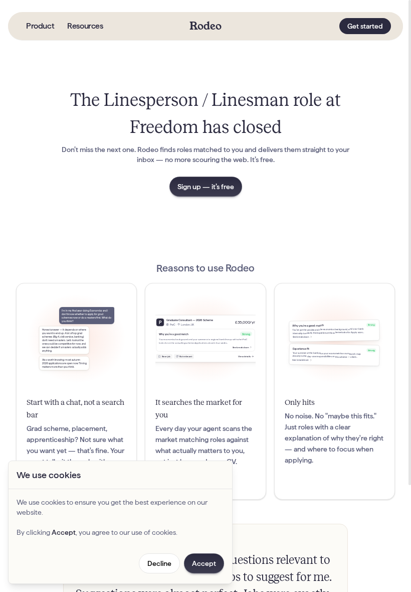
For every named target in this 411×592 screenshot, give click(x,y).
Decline (159, 563)
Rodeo (205, 26)
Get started (365, 26)
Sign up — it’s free (205, 187)
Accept (204, 563)
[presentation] (205, 296)
